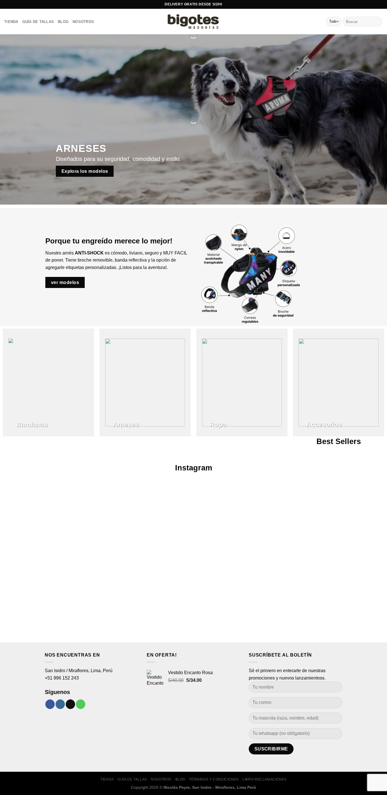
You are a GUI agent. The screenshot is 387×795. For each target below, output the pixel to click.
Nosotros (83, 22)
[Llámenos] (80, 704)
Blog (63, 22)
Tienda (11, 22)
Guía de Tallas (38, 22)
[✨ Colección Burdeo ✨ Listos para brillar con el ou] (349, 526)
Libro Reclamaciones (265, 779)
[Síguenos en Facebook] (50, 704)
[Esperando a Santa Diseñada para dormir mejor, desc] (115, 512)
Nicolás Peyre (176, 787)
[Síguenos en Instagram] (60, 704)
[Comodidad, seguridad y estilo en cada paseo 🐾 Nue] (37, 559)
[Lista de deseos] (300, 21)
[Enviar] (377, 21)
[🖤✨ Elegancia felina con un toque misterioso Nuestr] (271, 533)
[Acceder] (309, 21)
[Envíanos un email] (70, 704)
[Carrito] (319, 21)
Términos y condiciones (214, 779)
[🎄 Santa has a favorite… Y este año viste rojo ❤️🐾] (193, 508)
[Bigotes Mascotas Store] (193, 21)
